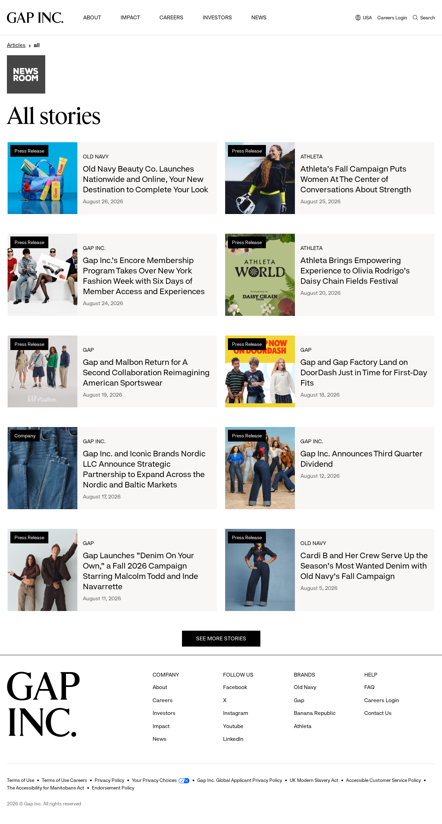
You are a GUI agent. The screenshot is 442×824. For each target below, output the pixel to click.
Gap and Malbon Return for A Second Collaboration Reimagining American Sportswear (146, 372)
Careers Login (392, 17)
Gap (88, 350)
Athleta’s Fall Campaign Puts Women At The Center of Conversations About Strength (355, 179)
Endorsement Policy (113, 788)
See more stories (221, 638)
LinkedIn (233, 739)
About (92, 17)
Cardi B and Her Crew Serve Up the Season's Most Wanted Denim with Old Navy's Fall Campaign (364, 566)
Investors (217, 17)
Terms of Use (20, 780)
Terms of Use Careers (64, 780)
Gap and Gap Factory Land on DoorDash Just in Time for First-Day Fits (363, 372)
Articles (16, 45)
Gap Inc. (94, 248)
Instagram (235, 713)
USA (363, 18)
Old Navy (96, 156)
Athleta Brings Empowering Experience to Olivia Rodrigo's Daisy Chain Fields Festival (355, 270)
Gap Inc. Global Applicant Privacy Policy (239, 780)
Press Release (29, 151)
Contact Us (378, 713)
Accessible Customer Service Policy (383, 780)
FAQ (369, 687)
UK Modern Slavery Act (314, 780)
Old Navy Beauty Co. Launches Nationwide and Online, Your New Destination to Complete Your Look (145, 179)
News (259, 17)
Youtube (233, 726)
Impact (130, 17)
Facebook (235, 687)
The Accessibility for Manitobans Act (45, 788)
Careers (171, 17)
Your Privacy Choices (154, 780)
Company (25, 435)
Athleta (311, 156)
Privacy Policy (109, 780)
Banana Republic (315, 713)
